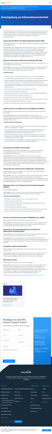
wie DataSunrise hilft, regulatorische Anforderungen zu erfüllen (30, 275)
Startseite (3, 10)
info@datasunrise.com (40, 331)
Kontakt (32, 398)
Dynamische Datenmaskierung (8, 400)
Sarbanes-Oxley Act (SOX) (26, 49)
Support (44, 402)
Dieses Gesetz (14, 175)
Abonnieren (18, 421)
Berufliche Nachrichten (35, 405)
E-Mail (4, 335)
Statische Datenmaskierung (7, 402)
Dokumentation (45, 395)
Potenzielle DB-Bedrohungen (36, 408)
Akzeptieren (46, 430)
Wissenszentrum (34, 411)
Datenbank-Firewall (5, 395)
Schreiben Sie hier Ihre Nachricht (10, 349)
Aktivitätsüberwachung (5, 392)
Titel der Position (6, 340)
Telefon (19, 329)
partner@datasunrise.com (40, 351)
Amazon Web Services (18, 398)
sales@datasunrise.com (40, 337)
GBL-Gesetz (13, 155)
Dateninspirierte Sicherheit (6, 414)
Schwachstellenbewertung (6, 411)
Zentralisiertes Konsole (46, 398)
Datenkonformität (4, 408)
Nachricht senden (9, 361)
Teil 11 (12, 238)
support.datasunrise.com (40, 344)
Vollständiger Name (6, 329)
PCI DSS (13, 67)
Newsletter (4, 417)
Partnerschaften (34, 395)
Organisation (20, 335)
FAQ (43, 392)
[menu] (50, 2)
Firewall (15, 76)
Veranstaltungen (34, 392)
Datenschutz (26, 379)
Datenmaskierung (4, 398)
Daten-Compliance (11, 10)
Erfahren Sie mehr (7, 305)
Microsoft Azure (17, 395)
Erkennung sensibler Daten (6, 405)
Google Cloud (17, 401)
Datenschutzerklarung (6, 431)
